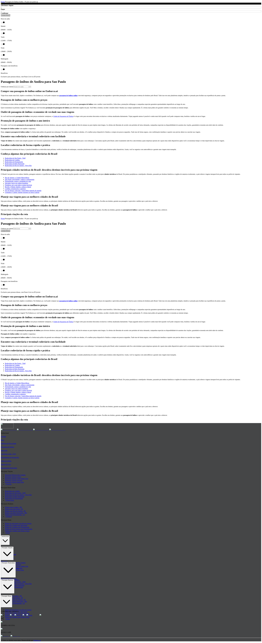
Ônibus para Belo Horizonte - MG (16, 513)
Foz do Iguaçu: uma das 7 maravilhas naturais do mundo (23, 190)
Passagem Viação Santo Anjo (14, 482)
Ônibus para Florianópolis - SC (15, 515)
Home (3, 2)
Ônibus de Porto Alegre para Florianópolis (18, 529)
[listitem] (9, 429)
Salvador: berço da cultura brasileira (16, 183)
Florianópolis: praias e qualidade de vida (18, 181)
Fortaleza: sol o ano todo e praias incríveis (18, 185)
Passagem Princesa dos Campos (15, 475)
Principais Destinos (7, 580)
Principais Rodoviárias (8, 563)
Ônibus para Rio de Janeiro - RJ (15, 511)
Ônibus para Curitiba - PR (13, 507)
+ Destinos (8, 516)
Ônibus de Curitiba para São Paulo (16, 525)
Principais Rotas (6, 596)
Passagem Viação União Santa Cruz (16, 478)
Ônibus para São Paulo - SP (14, 509)
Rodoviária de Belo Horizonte (14, 164)
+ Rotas (7, 533)
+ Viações (8, 484)
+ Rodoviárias (9, 500)
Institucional (5, 536)
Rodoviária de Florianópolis (14, 162)
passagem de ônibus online (68, 95)
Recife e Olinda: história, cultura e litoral (18, 187)
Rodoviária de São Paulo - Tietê (15, 158)
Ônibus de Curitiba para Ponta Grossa (17, 531)
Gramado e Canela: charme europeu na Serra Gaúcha (22, 192)
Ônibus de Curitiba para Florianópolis (17, 527)
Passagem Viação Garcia (13, 477)
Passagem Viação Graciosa (13, 480)
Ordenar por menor (7, 87)
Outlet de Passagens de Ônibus (63, 116)
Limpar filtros (5, 15)
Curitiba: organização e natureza (15, 189)
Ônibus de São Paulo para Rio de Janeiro (18, 523)
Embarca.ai (37, 640)
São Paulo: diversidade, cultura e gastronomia (19, 179)
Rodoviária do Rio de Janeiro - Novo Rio (18, 165)
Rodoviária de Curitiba (12, 160)
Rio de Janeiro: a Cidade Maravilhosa (17, 178)
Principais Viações (7, 547)
